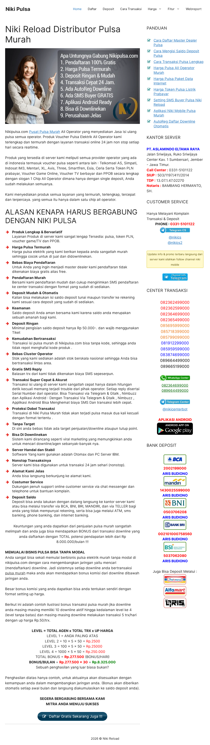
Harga (152, 9)
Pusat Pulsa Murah (44, 132)
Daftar (92, 9)
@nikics (175, 237)
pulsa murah (15, 573)
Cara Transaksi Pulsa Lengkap (178, 62)
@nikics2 (175, 243)
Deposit (108, 9)
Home (77, 9)
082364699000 (175, 385)
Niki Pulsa (18, 9)
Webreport (193, 9)
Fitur (171, 9)
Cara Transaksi (131, 9)
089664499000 (175, 390)
